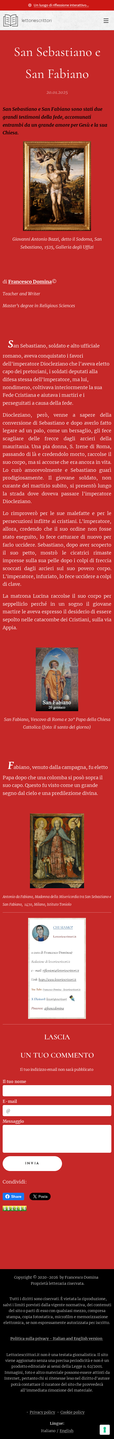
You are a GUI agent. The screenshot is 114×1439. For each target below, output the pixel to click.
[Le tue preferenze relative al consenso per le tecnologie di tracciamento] (105, 1430)
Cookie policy (72, 1412)
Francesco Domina (30, 282)
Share (16, 1196)
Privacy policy (42, 1412)
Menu (106, 20)
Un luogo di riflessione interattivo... (61, 5)
